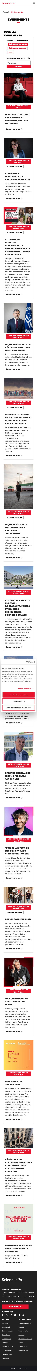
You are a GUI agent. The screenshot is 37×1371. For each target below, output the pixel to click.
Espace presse (7, 1331)
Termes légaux (7, 1346)
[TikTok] (19, 1315)
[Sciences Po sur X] (7, 1315)
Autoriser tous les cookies (18, 695)
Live (10, 52)
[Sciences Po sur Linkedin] (3, 1315)
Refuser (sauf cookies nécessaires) (19, 707)
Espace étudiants (25, 1323)
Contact (5, 1323)
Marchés (5, 1343)
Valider (18, 66)
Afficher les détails (24, 688)
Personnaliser (17, 701)
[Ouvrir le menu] (33, 2)
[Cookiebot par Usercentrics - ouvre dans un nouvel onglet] (26, 661)
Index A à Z (6, 1327)
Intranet (21, 1335)
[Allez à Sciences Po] (12, 1280)
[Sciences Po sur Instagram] (15, 1315)
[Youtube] (23, 1315)
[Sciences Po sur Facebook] (11, 1315)
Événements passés (17, 48)
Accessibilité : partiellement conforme (7, 1354)
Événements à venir (18, 44)
